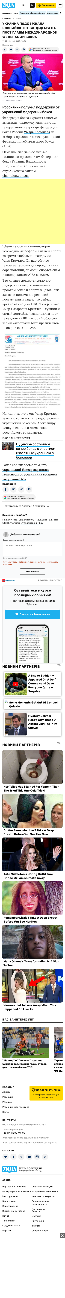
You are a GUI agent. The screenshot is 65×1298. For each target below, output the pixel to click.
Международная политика (16, 1191)
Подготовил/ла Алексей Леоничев (24, 505)
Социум (36, 1211)
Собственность (40, 1230)
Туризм (36, 1225)
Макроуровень (10, 1196)
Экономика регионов (13, 1211)
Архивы (6, 1092)
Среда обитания (11, 1225)
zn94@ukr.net (42, 1137)
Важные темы (10, 13)
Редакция (7, 1097)
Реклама (7, 1102)
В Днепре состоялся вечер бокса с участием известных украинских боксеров (35, 451)
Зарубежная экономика (45, 1191)
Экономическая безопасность (40, 1203)
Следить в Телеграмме (35, 614)
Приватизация (10, 1206)
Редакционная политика (15, 1107)
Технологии (8, 1220)
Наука (5, 1216)
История (36, 1216)
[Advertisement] (32, 211)
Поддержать (48, 5)
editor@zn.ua (50, 1142)
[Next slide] (60, 13)
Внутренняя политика (14, 1186)
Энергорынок (9, 1201)
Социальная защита (42, 1186)
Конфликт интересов (43, 1196)
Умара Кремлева (37, 132)
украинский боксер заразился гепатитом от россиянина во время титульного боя (29, 474)
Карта (5, 1112)
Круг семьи (38, 1221)
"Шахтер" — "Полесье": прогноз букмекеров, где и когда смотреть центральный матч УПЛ (24, 1064)
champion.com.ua (15, 175)
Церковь (6, 1230)
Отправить (32, 571)
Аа (32, 5)
